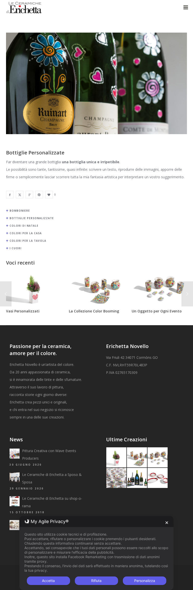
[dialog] (96, 553)
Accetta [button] (48, 580)
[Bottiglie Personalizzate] (10, 194)
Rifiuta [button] (96, 580)
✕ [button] (167, 522)
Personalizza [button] (144, 580)
